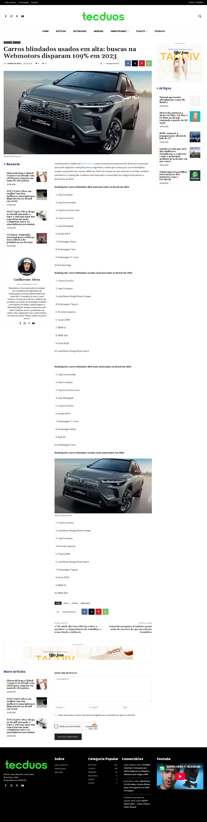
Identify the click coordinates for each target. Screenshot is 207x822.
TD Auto (16, 42)
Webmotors (87, 163)
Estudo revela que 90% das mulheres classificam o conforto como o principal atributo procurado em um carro (173, 155)
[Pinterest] (142, 63)
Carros (65, 603)
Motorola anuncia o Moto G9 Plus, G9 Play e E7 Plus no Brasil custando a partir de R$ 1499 (173, 118)
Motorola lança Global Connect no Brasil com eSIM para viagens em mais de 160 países (20, 177)
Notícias (7, 42)
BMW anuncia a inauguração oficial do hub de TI (172, 136)
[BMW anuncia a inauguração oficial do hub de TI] (195, 137)
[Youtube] (23, 16)
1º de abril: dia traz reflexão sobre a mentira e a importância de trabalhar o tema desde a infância (78, 629)
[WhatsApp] (149, 63)
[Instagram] (11, 16)
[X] (17, 16)
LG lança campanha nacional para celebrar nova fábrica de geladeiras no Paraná (20, 238)
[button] (199, 16)
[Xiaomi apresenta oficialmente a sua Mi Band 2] (195, 101)
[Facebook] (6, 16)
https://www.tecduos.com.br (27, 284)
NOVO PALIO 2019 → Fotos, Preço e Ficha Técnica (137, 803)
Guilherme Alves (14, 63)
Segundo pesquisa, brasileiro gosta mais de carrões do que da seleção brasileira (130, 629)
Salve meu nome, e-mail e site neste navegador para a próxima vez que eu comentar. (96, 715)
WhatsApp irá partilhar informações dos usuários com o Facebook (173, 176)
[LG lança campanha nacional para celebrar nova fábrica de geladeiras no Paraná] (42, 238)
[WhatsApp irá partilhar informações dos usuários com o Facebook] (195, 175)
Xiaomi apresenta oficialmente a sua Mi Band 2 (172, 100)
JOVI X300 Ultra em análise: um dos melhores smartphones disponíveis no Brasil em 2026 (21, 196)
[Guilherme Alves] (27, 266)
